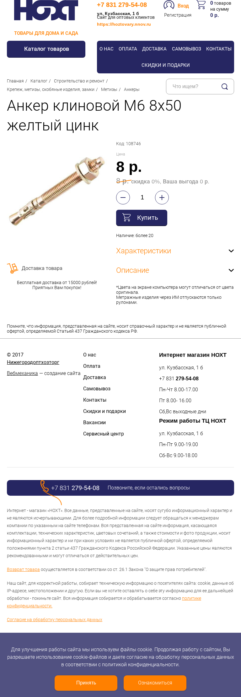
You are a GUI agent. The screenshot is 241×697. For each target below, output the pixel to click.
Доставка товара (42, 268)
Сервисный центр (103, 434)
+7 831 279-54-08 (122, 4)
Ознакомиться (155, 683)
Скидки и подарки (166, 65)
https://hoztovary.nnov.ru (124, 24)
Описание (132, 270)
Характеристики (143, 250)
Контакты (219, 49)
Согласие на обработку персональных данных (54, 619)
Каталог (38, 80)
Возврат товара (23, 569)
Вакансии (94, 422)
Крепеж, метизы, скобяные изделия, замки (50, 89)
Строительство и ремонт (79, 80)
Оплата (128, 49)
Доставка (154, 49)
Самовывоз (186, 49)
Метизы (109, 89)
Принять (86, 682)
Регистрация (177, 15)
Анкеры (132, 89)
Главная (15, 80)
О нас (106, 49)
